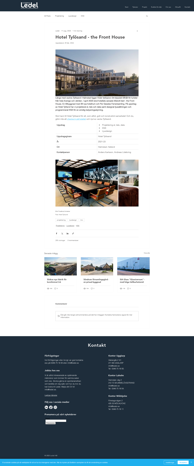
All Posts (47, 16)
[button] (147, 16)
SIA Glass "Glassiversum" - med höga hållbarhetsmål (132, 280)
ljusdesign (73, 220)
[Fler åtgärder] (137, 30)
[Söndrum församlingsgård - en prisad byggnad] (97, 266)
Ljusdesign (72, 16)
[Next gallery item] (136, 183)
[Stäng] (191, 462)
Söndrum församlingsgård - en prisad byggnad (96, 280)
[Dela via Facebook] (56, 233)
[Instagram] (55, 407)
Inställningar (170, 462)
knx (81, 220)
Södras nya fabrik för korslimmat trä (57, 280)
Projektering (59, 16)
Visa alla (147, 253)
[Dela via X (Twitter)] (62, 233)
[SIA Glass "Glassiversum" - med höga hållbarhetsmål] (133, 266)
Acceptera (183, 462)
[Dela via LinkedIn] (67, 233)
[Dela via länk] (73, 233)
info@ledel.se (73, 363)
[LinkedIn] (46, 407)
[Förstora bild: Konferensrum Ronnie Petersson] (86, 183)
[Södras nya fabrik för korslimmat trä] (60, 266)
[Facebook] (51, 407)
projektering (61, 220)
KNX (82, 16)
